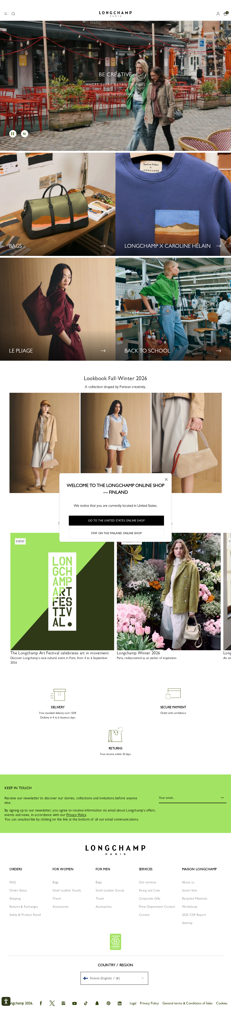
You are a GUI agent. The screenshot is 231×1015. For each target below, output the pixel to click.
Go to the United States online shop (116, 520)
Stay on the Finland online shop (116, 533)
